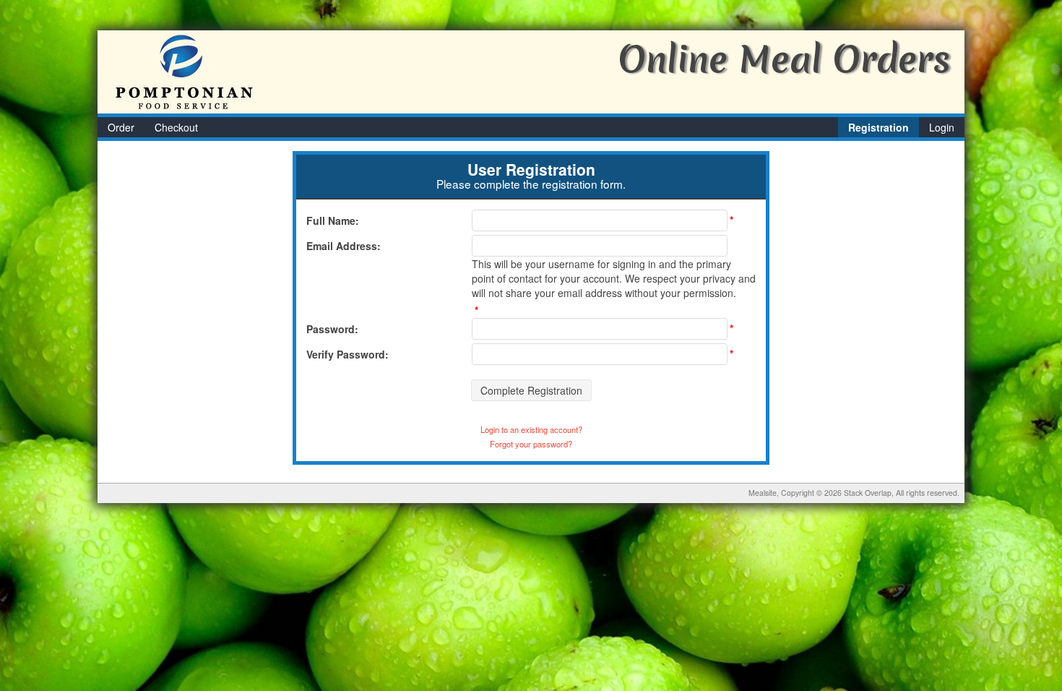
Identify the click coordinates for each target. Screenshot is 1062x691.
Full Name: (332, 220)
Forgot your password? (531, 444)
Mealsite (762, 492)
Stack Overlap (868, 492)
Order (121, 127)
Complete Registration (531, 390)
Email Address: (343, 246)
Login (941, 127)
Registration (878, 127)
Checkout (176, 127)
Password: (332, 329)
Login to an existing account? (531, 429)
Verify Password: (347, 354)
